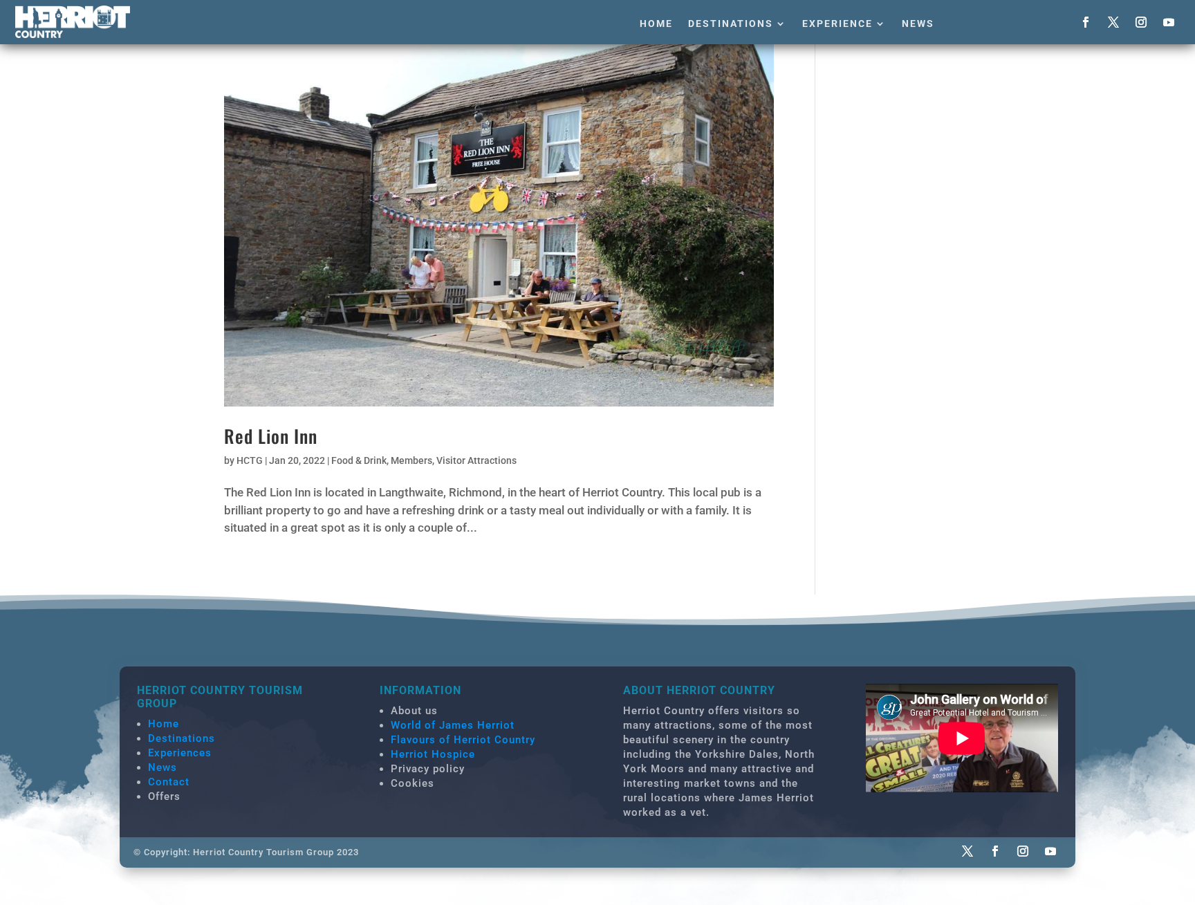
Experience (837, 23)
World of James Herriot (453, 725)
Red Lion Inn (270, 435)
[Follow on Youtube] (1169, 22)
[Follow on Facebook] (1086, 22)
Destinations (730, 23)
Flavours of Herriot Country (463, 740)
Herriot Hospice (433, 754)
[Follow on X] (1113, 22)
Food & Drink (359, 460)
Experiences (180, 753)
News (918, 23)
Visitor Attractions (476, 460)
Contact (168, 782)
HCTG (250, 460)
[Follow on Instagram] (1141, 22)
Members (411, 460)
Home (656, 23)
